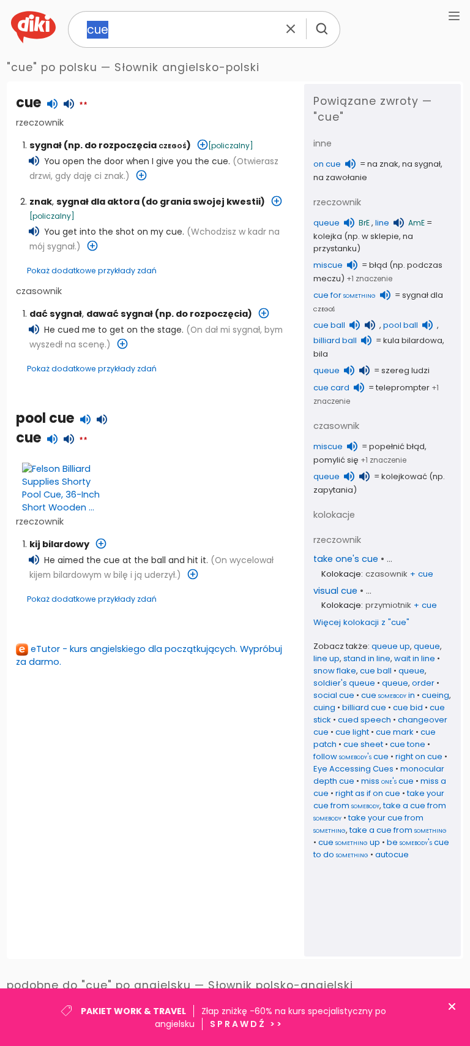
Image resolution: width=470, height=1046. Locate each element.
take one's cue (345, 559)
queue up (390, 646)
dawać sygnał (119, 314)
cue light (352, 732)
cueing (435, 695)
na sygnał (421, 164)
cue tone (407, 744)
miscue (328, 265)
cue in (388, 695)
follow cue (351, 756)
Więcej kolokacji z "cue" (361, 622)
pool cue (45, 418)
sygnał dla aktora (98, 201)
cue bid (408, 707)
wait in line (414, 658)
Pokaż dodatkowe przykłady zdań (92, 270)
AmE (416, 223)
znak (40, 201)
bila (320, 354)
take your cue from (378, 799)
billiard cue (364, 707)
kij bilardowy (59, 544)
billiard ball (335, 340)
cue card (331, 387)
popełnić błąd (397, 446)
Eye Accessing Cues (353, 769)
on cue (327, 164)
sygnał (45, 145)
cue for (344, 295)
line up (326, 658)
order (423, 683)
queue (326, 223)
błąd (378, 265)
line (382, 223)
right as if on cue (367, 793)
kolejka (327, 236)
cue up (349, 842)
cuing (324, 707)
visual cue (335, 591)
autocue (392, 854)
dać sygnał (55, 314)
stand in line (366, 658)
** (83, 105)
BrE (364, 223)
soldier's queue (344, 683)
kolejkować (404, 476)
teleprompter (403, 387)
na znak (382, 164)
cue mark (395, 732)
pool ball (400, 325)
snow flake (334, 670)
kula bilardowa (412, 340)
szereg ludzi (405, 370)
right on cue (418, 756)
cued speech (364, 720)
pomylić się (336, 460)
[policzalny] (230, 145)
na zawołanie (340, 177)
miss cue (387, 781)
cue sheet (363, 744)
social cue (333, 695)
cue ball (329, 325)
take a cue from (398, 830)
